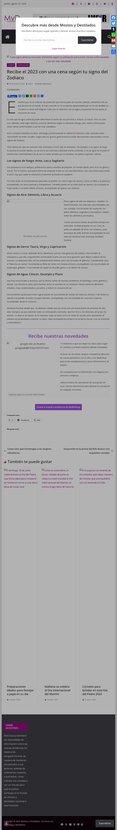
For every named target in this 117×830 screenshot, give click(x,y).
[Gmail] (113, 40)
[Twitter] (113, 23)
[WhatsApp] (113, 35)
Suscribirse (87, 40)
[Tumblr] (113, 29)
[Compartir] (113, 52)
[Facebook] (113, 18)
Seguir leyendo (58, 48)
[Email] (113, 46)
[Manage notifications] (6, 823)
